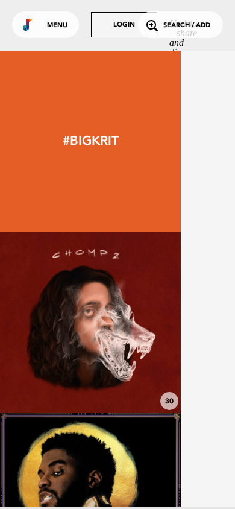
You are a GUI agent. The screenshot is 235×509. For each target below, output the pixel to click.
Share (127, 322)
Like (52, 322)
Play (90, 322)
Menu (57, 25)
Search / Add (186, 25)
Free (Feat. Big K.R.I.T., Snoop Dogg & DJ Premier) (90, 373)
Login (124, 25)
